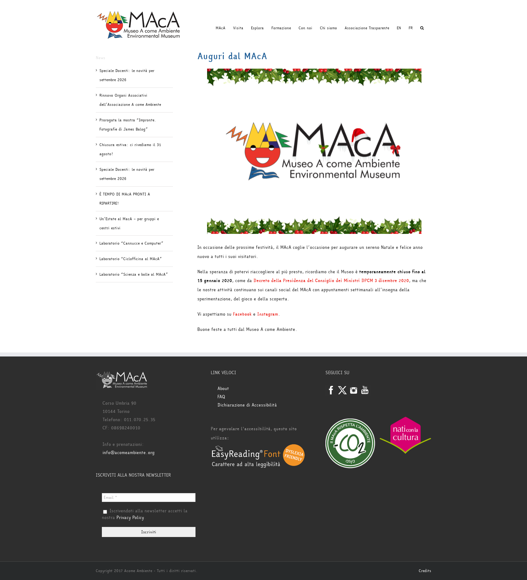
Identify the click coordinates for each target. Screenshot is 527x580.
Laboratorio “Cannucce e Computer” (131, 243)
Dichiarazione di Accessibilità (247, 405)
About (223, 388)
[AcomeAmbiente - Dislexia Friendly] (258, 447)
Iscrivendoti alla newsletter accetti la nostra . (145, 514)
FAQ (221, 397)
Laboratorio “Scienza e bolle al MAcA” (133, 274)
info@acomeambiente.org (128, 452)
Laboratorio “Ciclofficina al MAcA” (130, 259)
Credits (425, 571)
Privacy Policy (130, 517)
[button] (422, 28)
